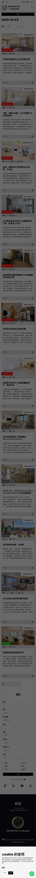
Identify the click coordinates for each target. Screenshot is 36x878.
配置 (3, 867)
